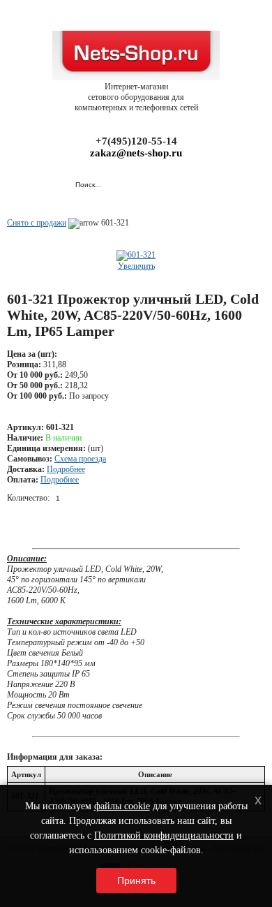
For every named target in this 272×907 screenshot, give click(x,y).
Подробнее (66, 469)
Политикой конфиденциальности (164, 835)
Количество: (28, 498)
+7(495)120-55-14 (136, 141)
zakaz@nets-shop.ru (136, 152)
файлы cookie (122, 806)
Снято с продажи (36, 223)
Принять (136, 880)
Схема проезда (80, 459)
